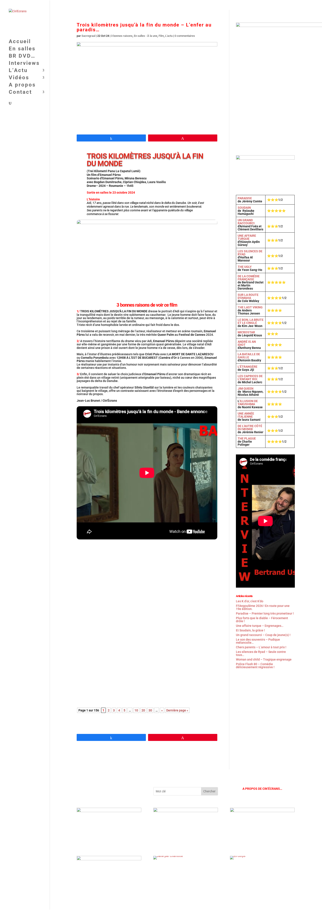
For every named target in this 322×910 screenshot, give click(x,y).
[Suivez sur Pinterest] (106, 790)
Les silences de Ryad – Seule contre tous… (261, 653)
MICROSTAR (246, 332)
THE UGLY (245, 267)
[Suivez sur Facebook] (88, 790)
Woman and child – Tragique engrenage (264, 659)
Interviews (203, 5)
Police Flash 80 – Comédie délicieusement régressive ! (255, 665)
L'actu (169, 35)
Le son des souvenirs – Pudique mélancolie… (258, 641)
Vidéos (242, 5)
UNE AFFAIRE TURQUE (247, 237)
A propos (264, 5)
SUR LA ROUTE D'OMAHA (248, 296)
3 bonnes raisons (122, 35)
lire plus (87, 581)
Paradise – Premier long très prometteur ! (265, 613)
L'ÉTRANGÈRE (247, 366)
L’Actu (221, 5)
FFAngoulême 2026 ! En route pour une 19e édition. (120, 555)
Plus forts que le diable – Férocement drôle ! (262, 619)
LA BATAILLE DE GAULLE (249, 355)
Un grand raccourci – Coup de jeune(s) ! (111, 666)
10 (136, 710)
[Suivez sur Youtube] (80, 790)
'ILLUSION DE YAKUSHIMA (248, 402)
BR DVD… (181, 5)
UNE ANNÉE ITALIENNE (246, 415)
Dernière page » (177, 710)
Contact (283, 5)
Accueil (142, 5)
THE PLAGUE (247, 438)
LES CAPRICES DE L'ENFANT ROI (250, 377)
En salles (161, 5)
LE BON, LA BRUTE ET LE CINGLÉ (251, 321)
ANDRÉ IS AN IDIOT (247, 343)
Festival (101, 561)
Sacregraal (88, 35)
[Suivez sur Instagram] (97, 790)
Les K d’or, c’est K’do (249, 601)
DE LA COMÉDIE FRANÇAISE (249, 277)
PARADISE (245, 198)
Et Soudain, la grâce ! (97, 612)
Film (161, 35)
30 (150, 710)
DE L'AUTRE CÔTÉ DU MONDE (250, 427)
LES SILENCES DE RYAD (250, 252)
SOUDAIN (244, 207)
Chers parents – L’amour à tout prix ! (261, 647)
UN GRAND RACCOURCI (246, 221)
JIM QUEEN (245, 388)
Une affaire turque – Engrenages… (259, 625)
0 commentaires (185, 35)
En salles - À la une (145, 35)
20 (143, 710)
